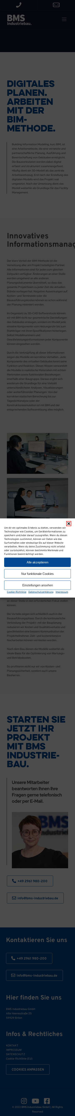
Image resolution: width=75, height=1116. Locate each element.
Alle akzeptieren (37, 562)
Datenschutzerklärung (41, 592)
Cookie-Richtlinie (16, 592)
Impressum (62, 592)
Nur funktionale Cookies (37, 574)
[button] (69, 524)
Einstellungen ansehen (37, 585)
